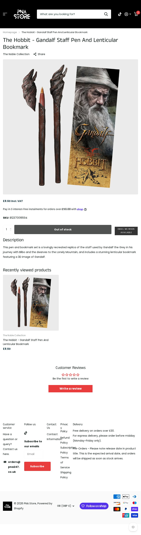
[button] (126, 231)
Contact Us (51, 426)
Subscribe (37, 466)
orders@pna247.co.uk (14, 467)
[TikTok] (25, 433)
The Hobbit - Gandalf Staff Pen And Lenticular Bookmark (25, 342)
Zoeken (106, 14)
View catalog (5, 14)
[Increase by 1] (11, 226)
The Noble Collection (16, 54)
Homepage (10, 32)
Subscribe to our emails (33, 444)
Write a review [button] (70, 388)
